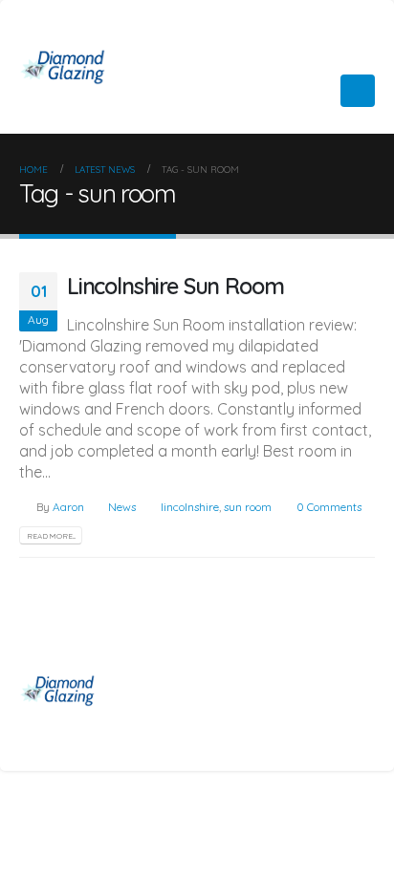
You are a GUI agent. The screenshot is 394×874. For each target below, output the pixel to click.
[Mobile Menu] (357, 91)
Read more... (51, 536)
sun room (248, 507)
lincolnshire (190, 507)
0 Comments (328, 507)
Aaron (68, 507)
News (122, 507)
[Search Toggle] (313, 90)
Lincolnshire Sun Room (175, 286)
